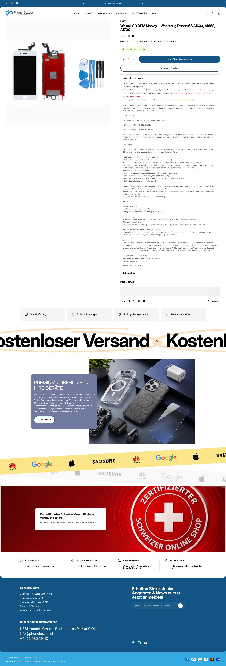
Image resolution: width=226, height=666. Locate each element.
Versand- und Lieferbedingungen (36, 610)
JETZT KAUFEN (44, 420)
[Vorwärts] (142, 3)
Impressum (61, 661)
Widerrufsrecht (10, 661)
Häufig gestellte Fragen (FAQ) (34, 602)
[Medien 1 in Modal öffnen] (58, 72)
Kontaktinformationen (50, 661)
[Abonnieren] (180, 605)
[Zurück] (84, 3)
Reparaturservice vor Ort (32, 598)
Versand (38, 661)
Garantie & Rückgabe (30, 606)
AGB (33, 661)
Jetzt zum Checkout (170, 68)
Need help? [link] (216, 301)
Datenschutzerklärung (24, 661)
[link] (34, 638)
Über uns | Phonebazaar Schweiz (36, 594)
